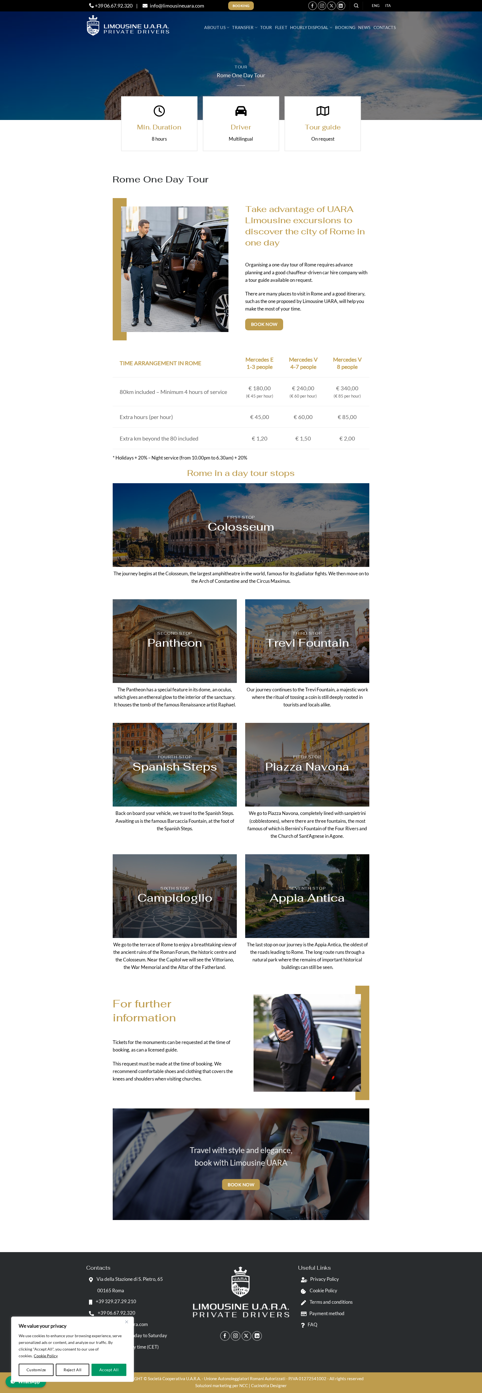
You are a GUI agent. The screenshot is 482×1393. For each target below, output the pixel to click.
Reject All (72, 1369)
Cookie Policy (46, 1355)
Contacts (384, 27)
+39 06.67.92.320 (113, 6)
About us (214, 27)
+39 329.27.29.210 (115, 1301)
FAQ (312, 1324)
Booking (345, 27)
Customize (36, 1369)
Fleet (281, 27)
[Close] (126, 1321)
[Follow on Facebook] (312, 5)
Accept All (109, 1369)
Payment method (326, 1313)
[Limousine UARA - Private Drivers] (128, 25)
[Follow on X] (331, 5)
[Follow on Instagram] (322, 5)
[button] (356, 6)
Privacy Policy (324, 1279)
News (364, 27)
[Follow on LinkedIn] (341, 5)
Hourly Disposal (309, 27)
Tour (266, 27)
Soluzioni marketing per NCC (221, 1385)
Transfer (243, 27)
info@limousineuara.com (176, 6)
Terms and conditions (331, 1302)
